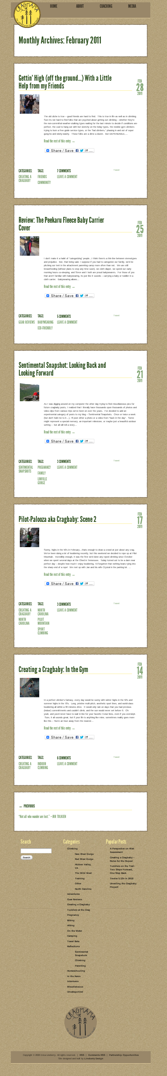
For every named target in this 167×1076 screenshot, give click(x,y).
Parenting (80, 966)
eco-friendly (45, 328)
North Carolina (24, 621)
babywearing (46, 322)
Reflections (73, 946)
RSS (82, 1055)
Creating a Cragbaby (25, 179)
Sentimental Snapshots (26, 469)
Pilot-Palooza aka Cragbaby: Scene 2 (57, 519)
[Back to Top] (80, 1038)
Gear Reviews (27, 322)
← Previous (27, 806)
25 (140, 228)
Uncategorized (75, 992)
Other (78, 883)
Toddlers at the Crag (78, 910)
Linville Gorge (42, 481)
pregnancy (44, 467)
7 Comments (64, 171)
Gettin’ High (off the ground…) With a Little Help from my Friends (65, 81)
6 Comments (64, 758)
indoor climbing (43, 766)
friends (42, 177)
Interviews (72, 981)
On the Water (74, 931)
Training (80, 878)
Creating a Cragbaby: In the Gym (53, 669)
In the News (73, 976)
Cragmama (27, 14)
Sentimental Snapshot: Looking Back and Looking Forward (62, 369)
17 (140, 520)
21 (140, 374)
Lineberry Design (93, 1058)
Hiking (71, 925)
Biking (71, 920)
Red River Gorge (84, 859)
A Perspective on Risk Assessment (122, 850)
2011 (140, 93)
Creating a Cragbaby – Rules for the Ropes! (122, 859)
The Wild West (83, 873)
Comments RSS (96, 1055)
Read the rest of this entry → (59, 141)
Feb (140, 81)
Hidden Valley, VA (83, 866)
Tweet (116, 170)
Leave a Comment (67, 177)
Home (53, 6)
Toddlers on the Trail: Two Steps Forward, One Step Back (122, 869)
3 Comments (64, 461)
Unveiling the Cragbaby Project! (123, 885)
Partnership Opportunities (124, 1055)
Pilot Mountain (43, 621)
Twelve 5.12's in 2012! (122, 878)
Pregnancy (73, 915)
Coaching (106, 6)
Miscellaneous (75, 987)
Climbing (72, 848)
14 (140, 670)
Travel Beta (73, 941)
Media (132, 6)
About (80, 6)
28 (140, 87)
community (44, 182)
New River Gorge (84, 854)
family (41, 473)
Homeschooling (76, 971)
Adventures (73, 894)
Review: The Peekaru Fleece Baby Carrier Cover (61, 223)
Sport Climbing (43, 631)
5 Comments (64, 316)
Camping (72, 936)
